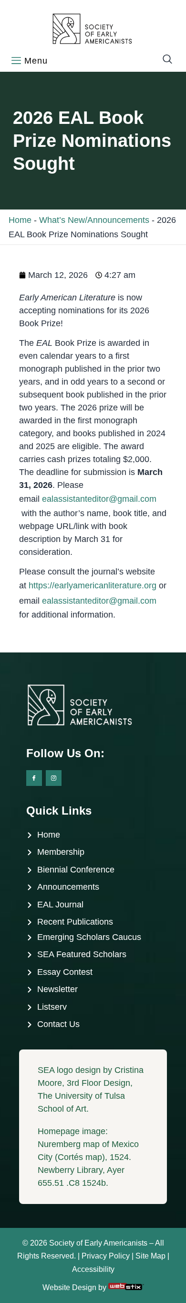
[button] (162, 59)
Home (20, 220)
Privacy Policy (106, 1256)
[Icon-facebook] (34, 778)
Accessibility (93, 1269)
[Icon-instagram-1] (54, 778)
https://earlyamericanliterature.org (92, 585)
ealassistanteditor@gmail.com (99, 499)
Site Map (150, 1256)
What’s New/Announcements (94, 220)
